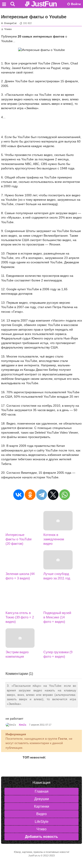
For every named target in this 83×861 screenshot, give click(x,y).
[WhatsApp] (64, 494)
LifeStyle (41, 822)
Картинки (41, 806)
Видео (41, 814)
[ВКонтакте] (18, 494)
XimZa (22, 724)
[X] (53, 494)
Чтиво (8, 29)
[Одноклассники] (30, 494)
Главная (41, 791)
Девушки (41, 799)
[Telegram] (41, 494)
